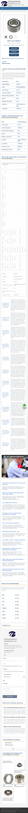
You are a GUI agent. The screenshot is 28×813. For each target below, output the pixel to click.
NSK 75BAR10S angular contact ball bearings (5, 332)
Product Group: (5, 146)
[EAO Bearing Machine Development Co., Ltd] (4, 3)
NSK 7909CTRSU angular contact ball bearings (5, 395)
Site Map (14, 808)
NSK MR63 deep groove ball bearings (5, 372)
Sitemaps (18, 808)
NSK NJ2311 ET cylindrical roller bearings (5, 359)
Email (4, 658)
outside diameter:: (6, 93)
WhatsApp (14, 51)
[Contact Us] (24, 406)
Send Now (10, 696)
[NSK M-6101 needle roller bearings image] (14, 25)
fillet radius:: (5, 90)
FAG (3, 605)
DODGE (4, 618)
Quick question (7, 674)
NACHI (4, 614)
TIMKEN (4, 608)
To (4, 663)
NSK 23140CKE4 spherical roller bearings (5, 432)
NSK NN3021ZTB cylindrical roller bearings (5, 346)
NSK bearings (11, 11)
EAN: (3, 87)
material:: (4, 104)
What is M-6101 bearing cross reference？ (14, 45)
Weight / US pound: (7, 101)
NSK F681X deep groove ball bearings (5, 444)
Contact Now (14, 48)
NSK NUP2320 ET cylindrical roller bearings (5, 383)
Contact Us (8, 808)
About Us (3, 808)
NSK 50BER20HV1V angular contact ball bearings (5, 422)
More (13, 749)
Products (6, 11)
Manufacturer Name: (7, 149)
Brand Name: (5, 81)
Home (2, 11)
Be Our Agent (14, 55)
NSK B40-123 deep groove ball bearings (5, 319)
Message (5, 683)
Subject (5, 669)
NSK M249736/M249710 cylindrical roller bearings (5, 305)
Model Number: (6, 84)
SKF (3, 598)
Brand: (3, 98)
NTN (3, 601)
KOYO (3, 611)
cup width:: (5, 108)
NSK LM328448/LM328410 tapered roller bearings (5, 409)
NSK (3, 595)
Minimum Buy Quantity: (8, 95)
